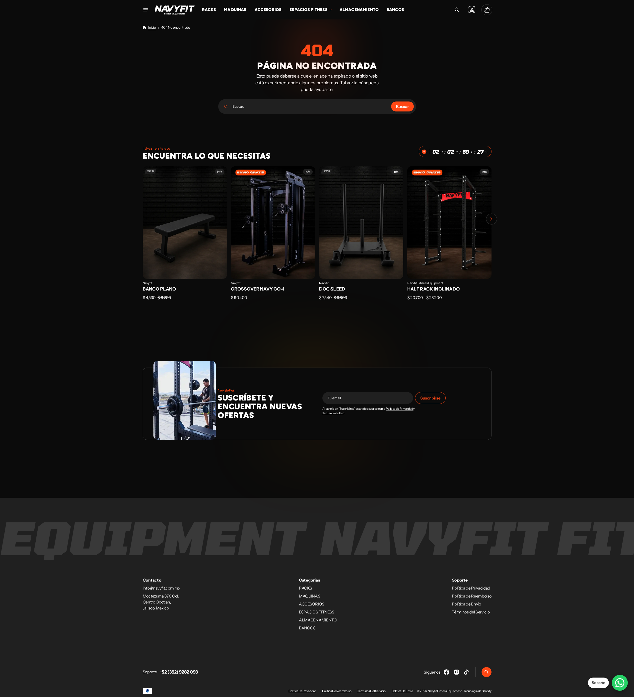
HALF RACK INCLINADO (433, 289)
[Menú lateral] (146, 10)
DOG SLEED (332, 289)
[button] (456, 9)
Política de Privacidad (399, 408)
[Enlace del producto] (185, 236)
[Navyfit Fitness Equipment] (175, 9)
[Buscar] (226, 106)
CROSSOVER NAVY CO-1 (257, 289)
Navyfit (147, 283)
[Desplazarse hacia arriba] (628, 691)
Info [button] (219, 172)
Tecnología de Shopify (477, 691)
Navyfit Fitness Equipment (425, 283)
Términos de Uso (333, 413)
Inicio (152, 27)
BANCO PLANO (159, 289)
